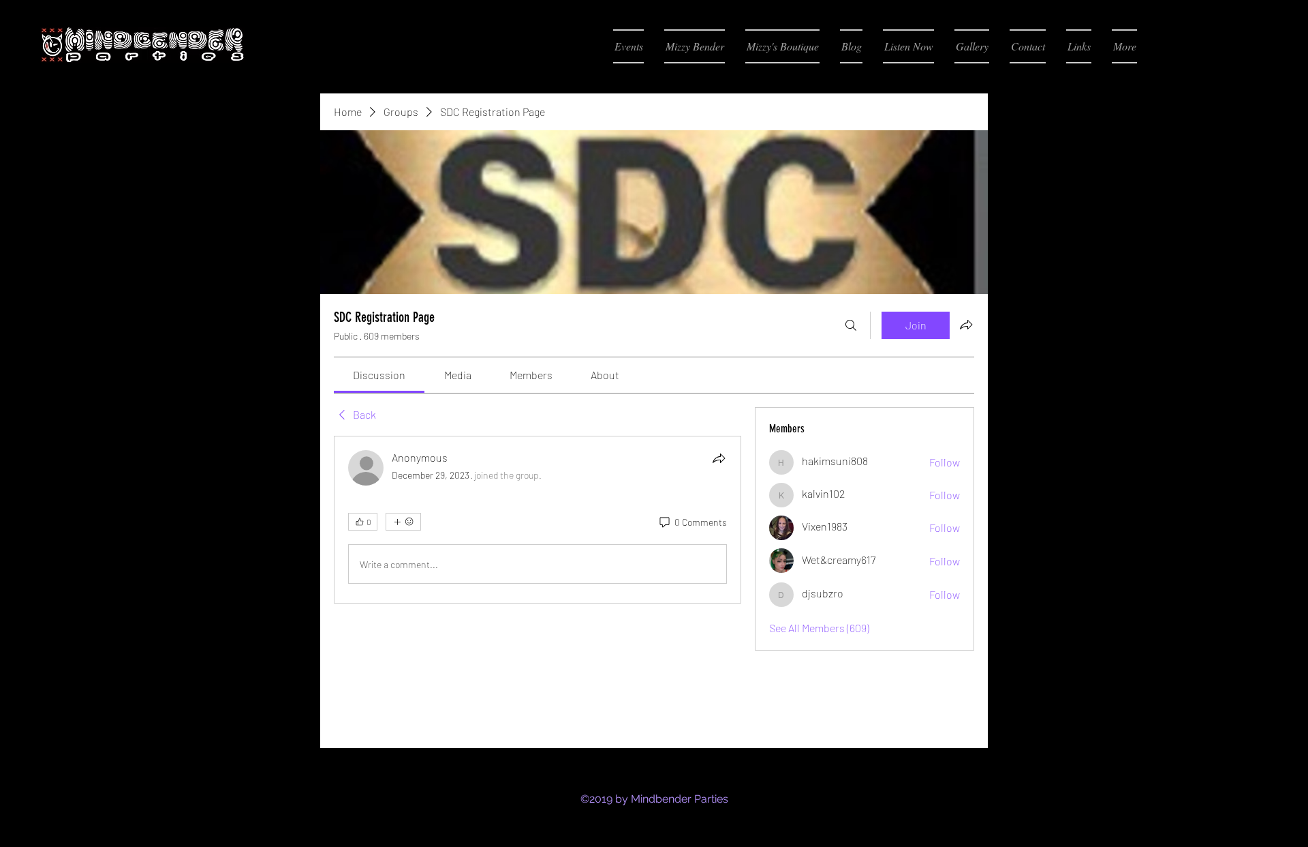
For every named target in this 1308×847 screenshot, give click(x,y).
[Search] (851, 325)
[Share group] (966, 324)
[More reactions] (403, 522)
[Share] (719, 458)
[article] (537, 520)
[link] (379, 374)
